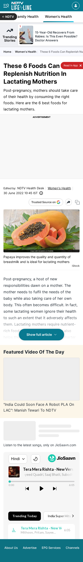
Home (7, 51)
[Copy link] (77, 202)
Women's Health (25, 51)
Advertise (30, 548)
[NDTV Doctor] (22, 5)
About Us (11, 548)
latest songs (32, 445)
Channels (72, 548)
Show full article (39, 334)
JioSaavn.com (65, 445)
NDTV (9, 16)
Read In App (70, 65)
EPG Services (51, 548)
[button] (76, 5)
